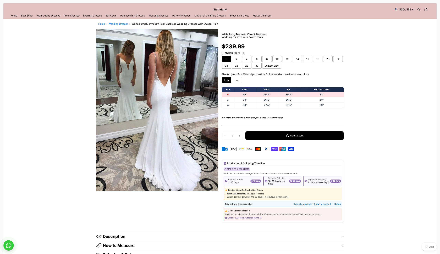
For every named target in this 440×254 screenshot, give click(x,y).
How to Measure (119, 245)
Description (114, 236)
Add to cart (296, 135)
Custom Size (272, 65)
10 (277, 58)
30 (256, 65)
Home (101, 23)
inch (226, 80)
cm (236, 80)
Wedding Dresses (118, 23)
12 (287, 58)
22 (338, 58)
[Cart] (426, 9)
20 (327, 58)
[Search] (418, 9)
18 (317, 58)
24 (226, 65)
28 (246, 65)
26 (236, 65)
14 (297, 58)
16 (307, 58)
